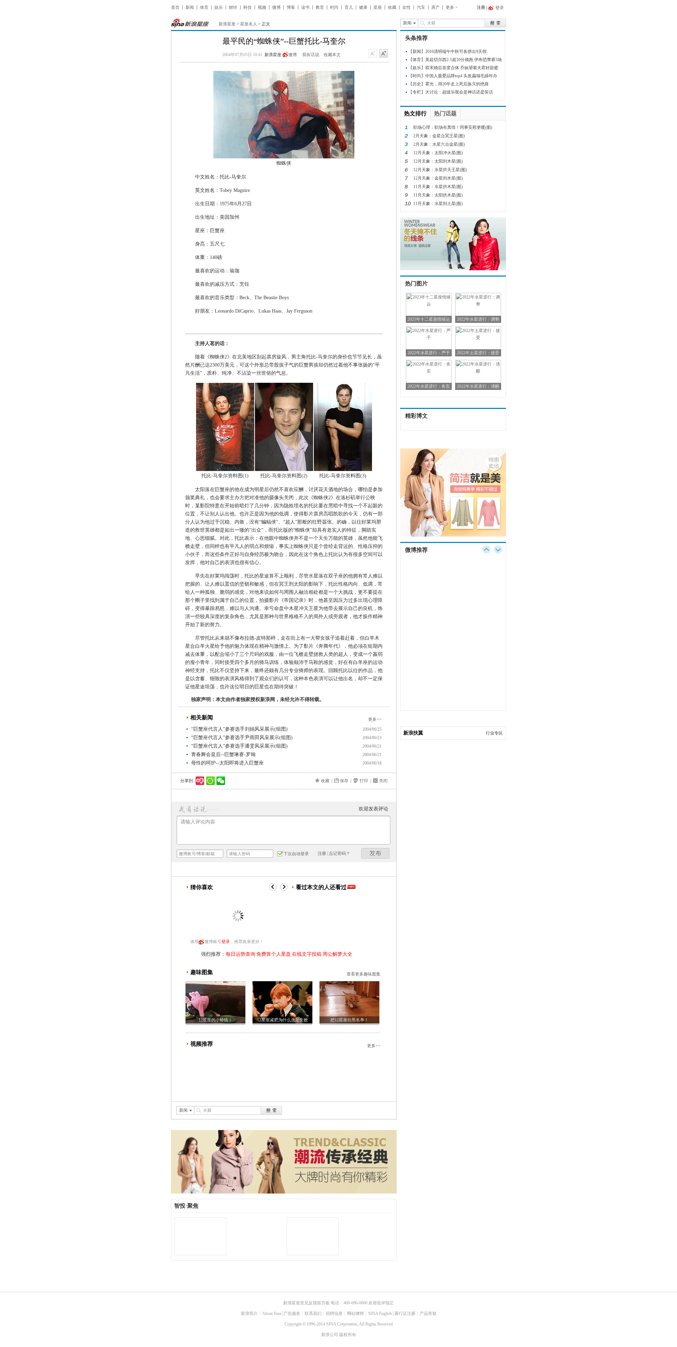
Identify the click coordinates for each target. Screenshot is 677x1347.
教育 (320, 7)
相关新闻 (201, 717)
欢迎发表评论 (373, 808)
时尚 (334, 7)
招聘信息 (334, 1313)
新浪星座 (227, 24)
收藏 (392, 7)
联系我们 (313, 1313)
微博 (276, 7)
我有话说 (310, 54)
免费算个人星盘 (273, 954)
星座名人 (248, 24)
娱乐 (218, 7)
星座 (377, 7)
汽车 (421, 7)
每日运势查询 (240, 954)
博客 (291, 7)
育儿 (348, 7)
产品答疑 (428, 1313)
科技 (247, 7)
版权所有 (347, 1334)
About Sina (271, 1313)
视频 (262, 7)
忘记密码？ (339, 853)
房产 (435, 7)
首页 (175, 7)
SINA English (380, 1313)
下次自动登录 (296, 853)
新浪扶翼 (413, 733)
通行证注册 (404, 1313)
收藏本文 (332, 54)
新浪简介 (249, 1313)
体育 (204, 7)
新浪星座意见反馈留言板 (306, 1302)
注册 (481, 7)
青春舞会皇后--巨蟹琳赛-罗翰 (223, 754)
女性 (406, 7)
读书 (305, 7)
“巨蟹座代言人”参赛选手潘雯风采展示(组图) (239, 746)
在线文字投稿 (307, 954)
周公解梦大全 (337, 954)
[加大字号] (383, 53)
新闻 (189, 7)
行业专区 (494, 733)
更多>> (375, 719)
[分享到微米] (200, 781)
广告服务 (291, 1313)
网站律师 (355, 1313)
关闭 (383, 780)
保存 (344, 780)
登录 (225, 941)
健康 (363, 7)
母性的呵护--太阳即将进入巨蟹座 (227, 763)
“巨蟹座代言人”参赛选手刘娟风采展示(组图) (239, 729)
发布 (375, 853)
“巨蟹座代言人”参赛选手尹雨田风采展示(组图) (242, 737)
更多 (450, 7)
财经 (233, 7)
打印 (364, 780)
